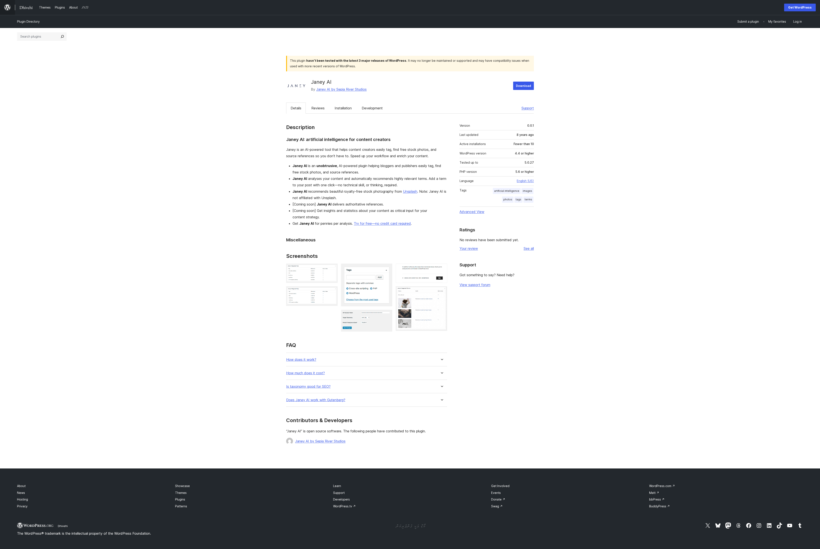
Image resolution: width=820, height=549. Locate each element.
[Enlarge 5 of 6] (441, 269)
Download (523, 86)
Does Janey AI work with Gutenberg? (315, 400)
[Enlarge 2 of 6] (332, 292)
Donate (498, 499)
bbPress (657, 499)
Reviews (318, 108)
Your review (469, 248)
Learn (337, 486)
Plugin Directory (28, 21)
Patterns (181, 506)
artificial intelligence (506, 190)
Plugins (180, 499)
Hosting (22, 499)
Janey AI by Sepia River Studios (341, 89)
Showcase (182, 486)
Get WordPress (800, 7)
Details (296, 108)
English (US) (525, 181)
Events (496, 493)
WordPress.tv (344, 506)
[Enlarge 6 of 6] (441, 292)
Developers (341, 499)
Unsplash (410, 191)
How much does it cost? (305, 373)
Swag (497, 506)
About (21, 486)
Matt (654, 493)
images (527, 190)
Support (527, 108)
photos (507, 199)
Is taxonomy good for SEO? (308, 387)
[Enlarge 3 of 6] (386, 269)
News (21, 493)
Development (372, 108)
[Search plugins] (62, 36)
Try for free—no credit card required (382, 223)
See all (529, 248)
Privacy (22, 506)
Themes (181, 493)
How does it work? (301, 360)
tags (518, 199)
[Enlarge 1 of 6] (332, 269)
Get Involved (500, 486)
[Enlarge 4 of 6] (386, 315)
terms (528, 199)
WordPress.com (662, 486)
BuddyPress (659, 506)
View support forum (475, 285)
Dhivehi (63, 526)
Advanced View (472, 212)
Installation (343, 108)
